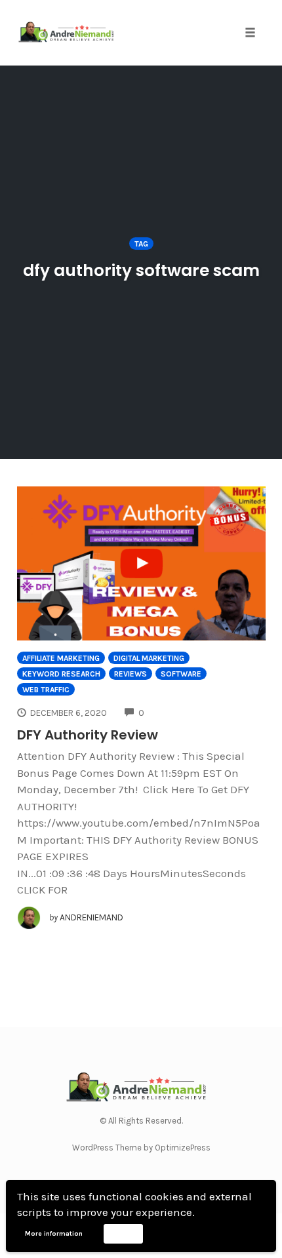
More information (54, 1234)
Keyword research (61, 673)
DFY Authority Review (87, 735)
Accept (122, 1233)
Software (181, 673)
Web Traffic (46, 689)
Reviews (130, 673)
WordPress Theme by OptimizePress (141, 1147)
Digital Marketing (148, 658)
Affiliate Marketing (61, 658)
